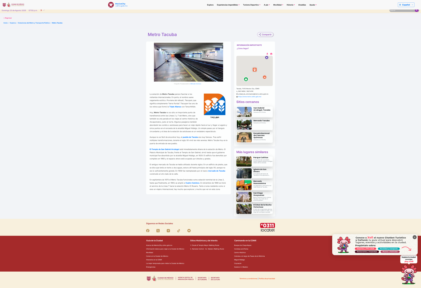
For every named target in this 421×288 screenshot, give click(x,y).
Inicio (6, 23)
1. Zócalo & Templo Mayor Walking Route (204, 245)
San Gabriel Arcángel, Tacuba (261, 109)
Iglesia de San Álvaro (259, 170)
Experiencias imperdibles (227, 5)
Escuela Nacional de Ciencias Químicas (261, 135)
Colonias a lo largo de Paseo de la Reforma (249, 256)
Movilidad (277, 5)
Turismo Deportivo (251, 5)
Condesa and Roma (241, 249)
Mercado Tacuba (261, 120)
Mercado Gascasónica (259, 182)
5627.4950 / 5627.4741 (245, 91)
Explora (210, 5)
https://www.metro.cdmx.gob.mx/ (249, 96)
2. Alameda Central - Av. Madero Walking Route (207, 249)
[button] (254, 71)
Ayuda (312, 5)
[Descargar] (267, 53)
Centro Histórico (240, 252)
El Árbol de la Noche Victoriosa (262, 206)
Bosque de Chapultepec (243, 245)
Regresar (8, 18)
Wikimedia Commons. (195, 83)
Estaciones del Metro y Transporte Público (34, 23)
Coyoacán (237, 263)
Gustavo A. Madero (241, 267)
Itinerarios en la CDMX (154, 260)
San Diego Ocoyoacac (258, 194)
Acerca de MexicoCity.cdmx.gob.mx (159, 245)
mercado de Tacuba (216, 171)
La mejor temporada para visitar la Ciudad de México (165, 263)
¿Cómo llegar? (243, 48)
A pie (266, 5)
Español (406, 5)
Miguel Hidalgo (239, 260)
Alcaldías (302, 5)
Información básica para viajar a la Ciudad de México (165, 249)
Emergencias (150, 267)
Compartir (267, 34)
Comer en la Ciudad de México (157, 256)
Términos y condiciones (248, 278)
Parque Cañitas (260, 157)
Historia (290, 5)
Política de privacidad (267, 278)
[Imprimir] (271, 53)
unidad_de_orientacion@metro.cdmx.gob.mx (253, 94)
